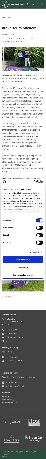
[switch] (39, 228)
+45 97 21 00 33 (11, 330)
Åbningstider (7, 352)
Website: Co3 (7, 456)
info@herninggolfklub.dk (15, 337)
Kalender (5, 397)
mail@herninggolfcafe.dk (15, 386)
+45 (7, 357)
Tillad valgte (23, 267)
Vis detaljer (34, 252)
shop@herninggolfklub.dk (15, 361)
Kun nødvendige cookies (23, 275)
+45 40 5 (9, 382)
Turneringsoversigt (9, 402)
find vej (8, 341)
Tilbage (8, 296)
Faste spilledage (8, 400)
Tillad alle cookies (23, 260)
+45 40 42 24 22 (11, 334)
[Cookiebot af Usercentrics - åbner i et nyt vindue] (32, 181)
